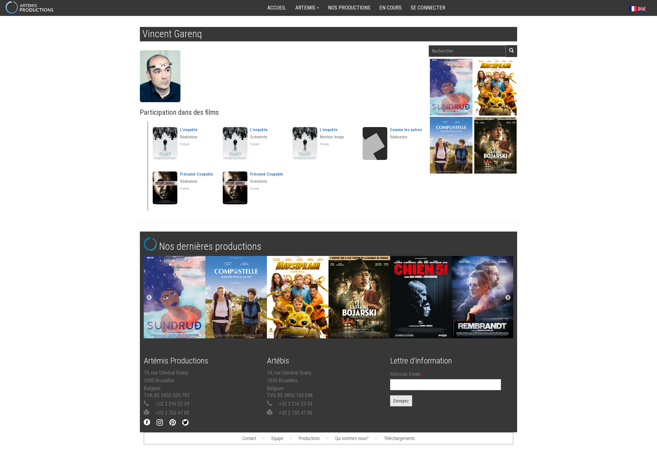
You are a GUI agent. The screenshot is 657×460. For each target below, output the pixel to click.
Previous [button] (149, 297)
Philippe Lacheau (495, 96)
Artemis (305, 8)
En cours (390, 8)
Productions (309, 438)
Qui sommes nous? (352, 438)
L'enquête (189, 129)
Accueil (276, 8)
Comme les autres (406, 129)
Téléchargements (399, 438)
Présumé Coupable (196, 174)
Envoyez (401, 401)
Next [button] (508, 297)
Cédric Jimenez (421, 299)
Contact (249, 438)
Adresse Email (405, 374)
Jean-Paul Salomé (495, 154)
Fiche (453, 75)
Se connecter (428, 8)
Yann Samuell (451, 154)
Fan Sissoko (451, 89)
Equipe (277, 438)
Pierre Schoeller (482, 299)
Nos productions (349, 8)
